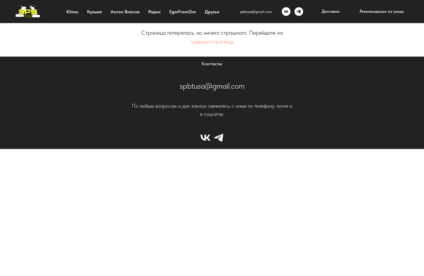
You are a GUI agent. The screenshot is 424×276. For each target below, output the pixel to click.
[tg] (298, 11)
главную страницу (211, 41)
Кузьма (94, 11)
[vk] (286, 11)
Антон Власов (125, 11)
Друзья (212, 11)
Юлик (72, 11)
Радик (154, 11)
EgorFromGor (182, 11)
